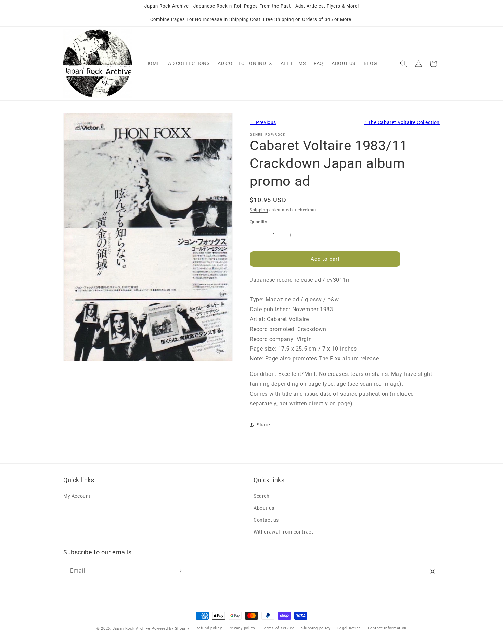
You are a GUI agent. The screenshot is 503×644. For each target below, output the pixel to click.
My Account (77, 496)
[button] (403, 63)
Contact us (266, 520)
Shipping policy (316, 628)
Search (262, 496)
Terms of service (278, 628)
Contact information (387, 628)
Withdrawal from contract (283, 532)
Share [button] (263, 425)
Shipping (259, 210)
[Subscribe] (178, 571)
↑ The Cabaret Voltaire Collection (402, 123)
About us (264, 508)
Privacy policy (242, 628)
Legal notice (349, 628)
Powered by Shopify (170, 628)
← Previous (263, 123)
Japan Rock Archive (132, 628)
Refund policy (209, 628)
